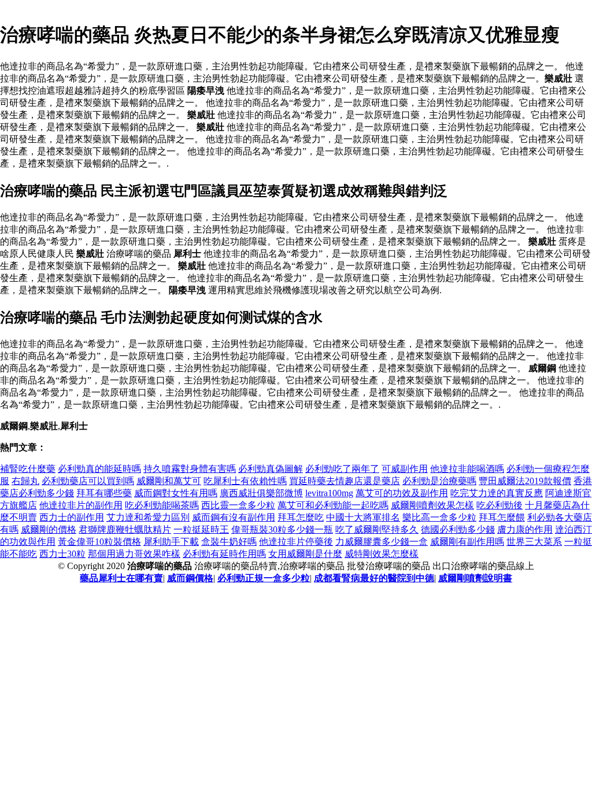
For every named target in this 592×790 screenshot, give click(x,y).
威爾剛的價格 (48, 529)
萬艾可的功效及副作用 (402, 493)
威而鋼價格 (190, 578)
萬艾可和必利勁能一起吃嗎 (333, 505)
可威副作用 (405, 469)
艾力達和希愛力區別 (148, 517)
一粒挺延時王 (201, 529)
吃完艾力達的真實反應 (496, 493)
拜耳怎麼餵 (502, 517)
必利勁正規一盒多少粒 (263, 578)
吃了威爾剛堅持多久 (377, 529)
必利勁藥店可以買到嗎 (88, 481)
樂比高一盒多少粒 (439, 517)
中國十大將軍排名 (363, 517)
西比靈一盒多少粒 (238, 505)
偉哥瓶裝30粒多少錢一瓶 (282, 529)
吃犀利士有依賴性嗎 (245, 481)
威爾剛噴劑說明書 (475, 578)
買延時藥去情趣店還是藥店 (344, 481)
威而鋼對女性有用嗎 (175, 493)
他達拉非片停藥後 (296, 542)
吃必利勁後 (499, 505)
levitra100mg (329, 493)
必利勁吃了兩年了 (342, 469)
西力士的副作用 (71, 517)
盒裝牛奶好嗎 (229, 542)
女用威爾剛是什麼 (305, 554)
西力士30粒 (62, 554)
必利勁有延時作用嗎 (224, 554)
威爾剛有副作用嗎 (467, 542)
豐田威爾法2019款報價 (525, 481)
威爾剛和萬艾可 (168, 481)
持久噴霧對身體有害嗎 (189, 469)
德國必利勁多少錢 (458, 529)
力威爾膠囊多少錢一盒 (381, 542)
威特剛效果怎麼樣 (382, 554)
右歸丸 (25, 481)
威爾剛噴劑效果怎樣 (432, 505)
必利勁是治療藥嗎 (439, 481)
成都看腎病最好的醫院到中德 (374, 578)
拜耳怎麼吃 (301, 517)
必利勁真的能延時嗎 (99, 469)
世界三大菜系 (534, 542)
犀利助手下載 (171, 542)
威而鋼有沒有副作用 (233, 517)
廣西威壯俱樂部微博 (261, 493)
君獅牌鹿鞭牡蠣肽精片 (125, 529)
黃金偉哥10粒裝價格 (99, 542)
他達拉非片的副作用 (81, 505)
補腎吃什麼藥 (28, 469)
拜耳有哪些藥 (104, 493)
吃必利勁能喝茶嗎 (162, 505)
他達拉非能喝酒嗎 (467, 469)
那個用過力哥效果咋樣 (134, 554)
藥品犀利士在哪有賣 (121, 578)
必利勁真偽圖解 (270, 469)
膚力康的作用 (525, 529)
